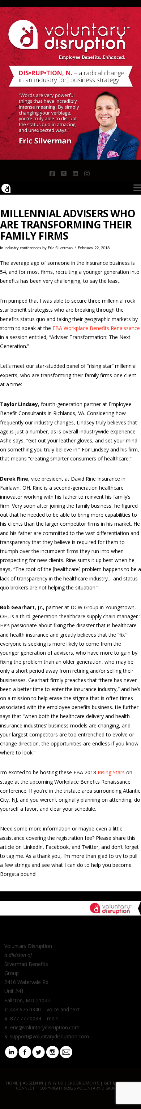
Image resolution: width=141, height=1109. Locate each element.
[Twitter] (39, 1051)
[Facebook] (25, 1051)
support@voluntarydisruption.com (49, 1036)
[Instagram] (52, 1051)
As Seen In (33, 1083)
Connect (25, 1088)
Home (12, 1083)
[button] (137, 187)
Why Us (55, 1083)
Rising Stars (111, 772)
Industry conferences (22, 248)
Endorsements (83, 1083)
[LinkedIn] (11, 1051)
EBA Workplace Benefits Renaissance (96, 328)
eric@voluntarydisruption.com (45, 1027)
